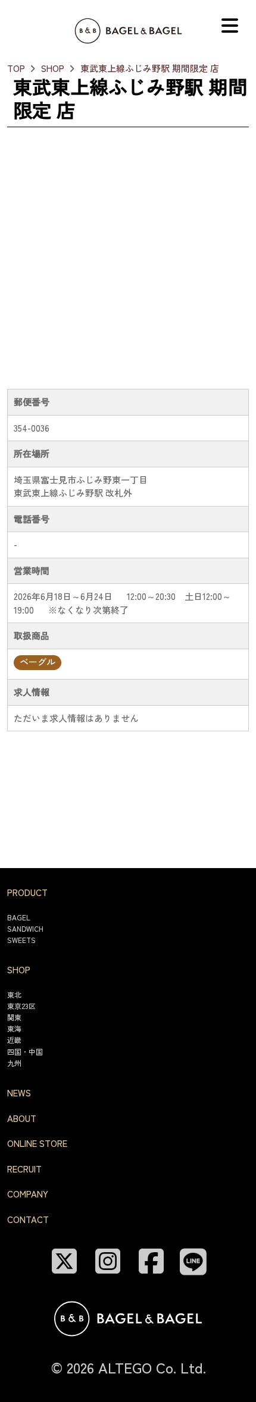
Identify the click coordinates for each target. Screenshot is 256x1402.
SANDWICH (25, 928)
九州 (14, 1063)
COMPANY (27, 1193)
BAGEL (18, 917)
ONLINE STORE (37, 1143)
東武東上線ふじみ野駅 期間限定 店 (149, 68)
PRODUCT (27, 892)
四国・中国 (25, 1051)
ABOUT (21, 1118)
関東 (14, 1017)
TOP (16, 68)
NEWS (19, 1092)
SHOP (52, 68)
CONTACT (28, 1219)
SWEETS (21, 940)
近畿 (14, 1040)
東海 (14, 1028)
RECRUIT (24, 1168)
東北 (14, 994)
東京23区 (21, 1006)
